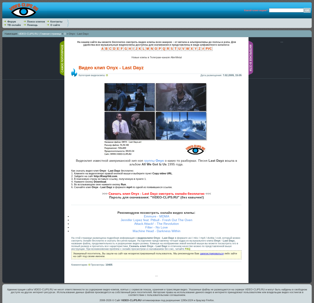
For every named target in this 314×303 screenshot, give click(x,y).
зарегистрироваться (212, 253)
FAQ (187, 248)
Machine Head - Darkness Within (156, 231)
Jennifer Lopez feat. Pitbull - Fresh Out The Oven (156, 220)
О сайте (55, 25)
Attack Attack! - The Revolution (156, 223)
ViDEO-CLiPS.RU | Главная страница (39, 33)
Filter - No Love (156, 227)
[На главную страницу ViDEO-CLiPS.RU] (24, 17)
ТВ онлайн (14, 25)
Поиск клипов (36, 21)
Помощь (32, 25)
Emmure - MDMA (156, 216)
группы (154, 160)
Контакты (56, 21)
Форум (11, 21)
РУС (209, 48)
